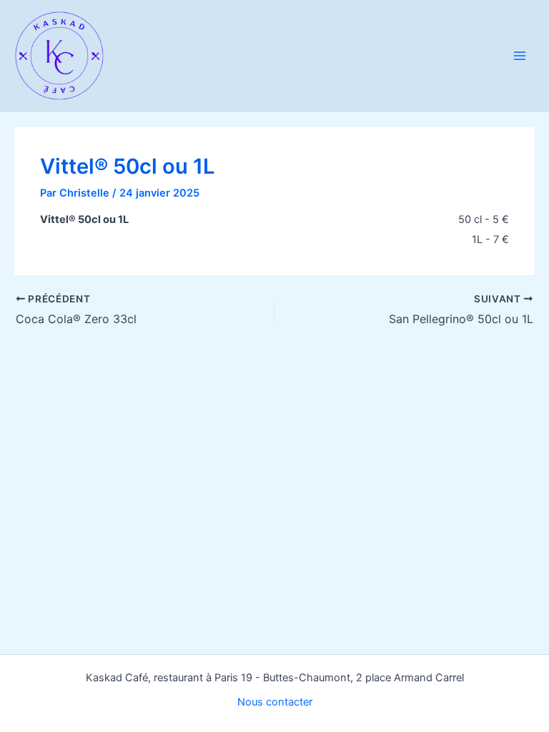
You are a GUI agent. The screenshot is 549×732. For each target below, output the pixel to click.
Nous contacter (274, 702)
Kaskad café (144, 55)
